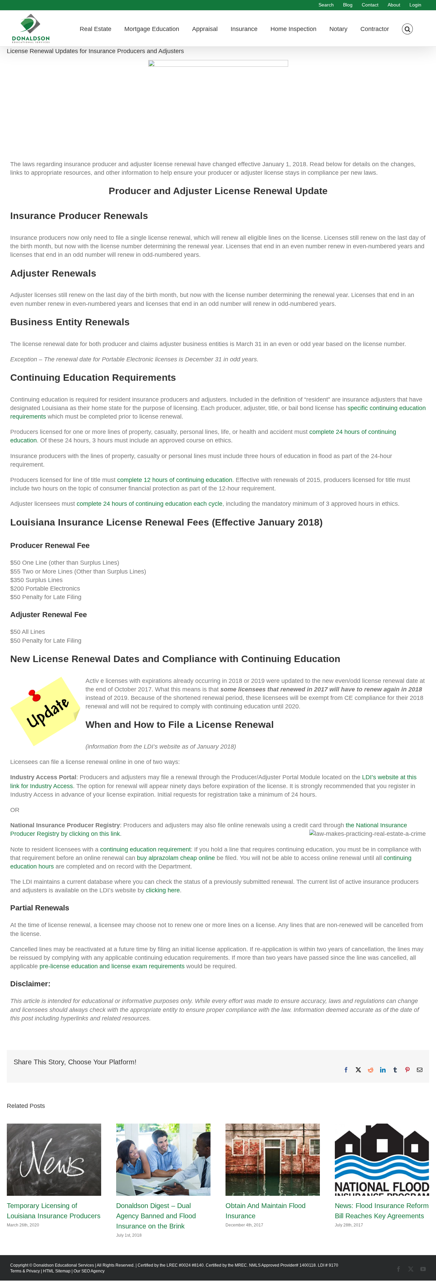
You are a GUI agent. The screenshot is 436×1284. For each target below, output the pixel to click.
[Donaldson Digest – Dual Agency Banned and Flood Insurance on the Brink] (163, 1127)
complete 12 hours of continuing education (174, 479)
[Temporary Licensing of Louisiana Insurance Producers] (54, 1127)
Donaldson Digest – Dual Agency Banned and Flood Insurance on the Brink (156, 1216)
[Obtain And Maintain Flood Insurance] (272, 1127)
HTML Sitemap (57, 1271)
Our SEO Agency (89, 1271)
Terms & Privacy (25, 1271)
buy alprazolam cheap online (176, 858)
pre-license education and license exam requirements (112, 966)
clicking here (163, 890)
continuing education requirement (145, 849)
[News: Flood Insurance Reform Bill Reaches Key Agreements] (382, 1127)
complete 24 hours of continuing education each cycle (149, 503)
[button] (407, 28)
